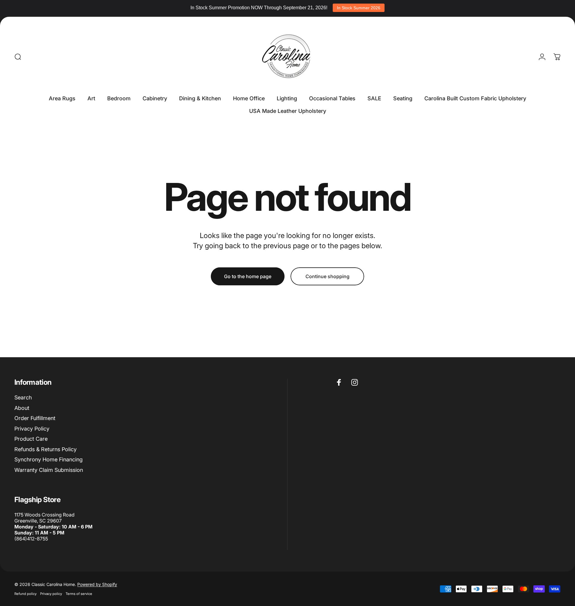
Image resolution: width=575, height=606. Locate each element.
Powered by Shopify (97, 584)
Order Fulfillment (34, 418)
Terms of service (79, 594)
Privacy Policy (31, 428)
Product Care (31, 439)
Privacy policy (51, 594)
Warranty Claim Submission (48, 470)
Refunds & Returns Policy (45, 449)
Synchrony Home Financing (48, 459)
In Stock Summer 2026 (358, 7)
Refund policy (25, 594)
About (21, 408)
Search (23, 397)
